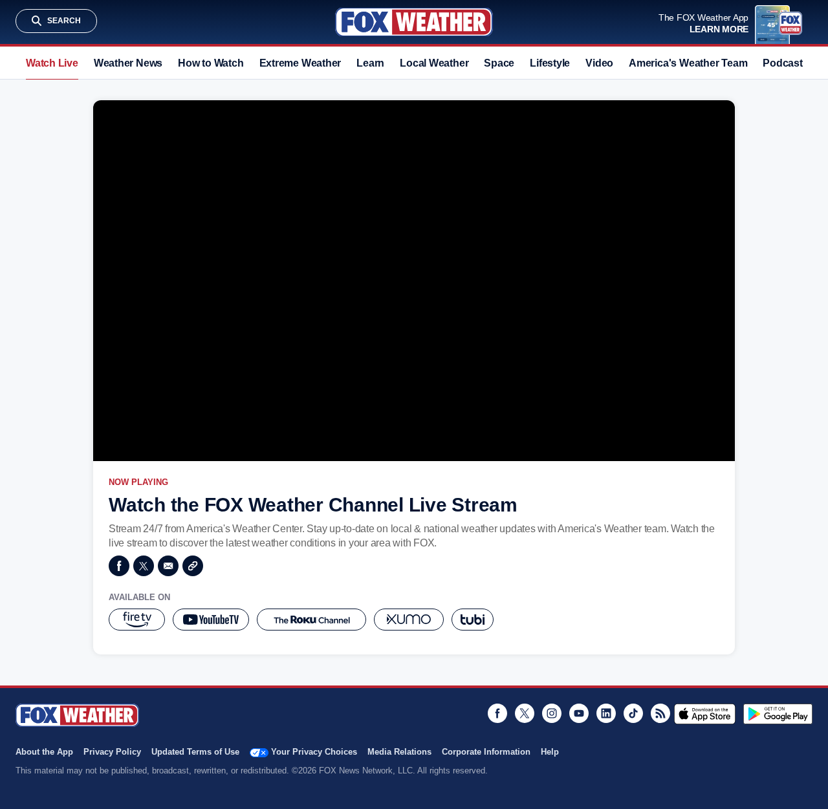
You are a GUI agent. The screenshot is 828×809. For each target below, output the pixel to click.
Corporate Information (486, 752)
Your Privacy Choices (314, 752)
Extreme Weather (300, 63)
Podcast (782, 63)
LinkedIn (606, 713)
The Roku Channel (311, 620)
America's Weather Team (688, 63)
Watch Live (52, 63)
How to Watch (210, 63)
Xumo (409, 620)
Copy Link (192, 566)
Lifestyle (550, 63)
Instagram (551, 713)
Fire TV (137, 620)
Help (550, 752)
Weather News (128, 63)
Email (168, 566)
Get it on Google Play (777, 714)
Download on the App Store (704, 714)
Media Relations (399, 752)
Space (499, 63)
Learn (370, 63)
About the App (44, 752)
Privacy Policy (112, 752)
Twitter (143, 566)
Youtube (579, 713)
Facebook (119, 566)
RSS (660, 713)
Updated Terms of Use (195, 752)
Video (599, 63)
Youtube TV (211, 620)
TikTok (633, 713)
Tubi (473, 620)
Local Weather (434, 63)
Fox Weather (414, 22)
